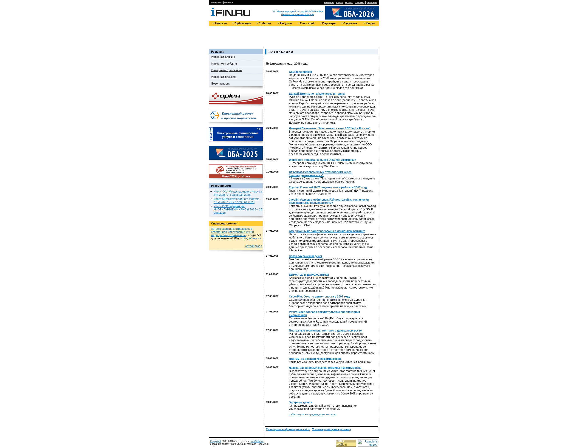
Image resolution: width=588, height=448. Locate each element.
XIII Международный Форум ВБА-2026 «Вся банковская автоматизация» (297, 13)
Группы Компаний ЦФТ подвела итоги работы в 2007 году (328, 187)
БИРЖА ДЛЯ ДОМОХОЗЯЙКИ (309, 274)
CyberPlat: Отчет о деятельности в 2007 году (319, 296)
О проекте (350, 23)
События (265, 23)
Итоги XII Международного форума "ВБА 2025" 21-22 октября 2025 (236, 200)
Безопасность (220, 83)
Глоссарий (307, 23)
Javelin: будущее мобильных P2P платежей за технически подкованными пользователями (329, 201)
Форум (370, 23)
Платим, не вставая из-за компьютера (315, 358)
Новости (221, 23)
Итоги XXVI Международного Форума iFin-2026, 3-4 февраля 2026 (238, 193)
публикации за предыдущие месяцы (312, 414)
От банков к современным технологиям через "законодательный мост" (320, 173)
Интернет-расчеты (223, 77)
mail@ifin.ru (257, 441)
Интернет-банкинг (223, 57)
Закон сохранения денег (305, 256)
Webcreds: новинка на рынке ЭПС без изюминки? (322, 160)
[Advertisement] (294, 36)
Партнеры (329, 23)
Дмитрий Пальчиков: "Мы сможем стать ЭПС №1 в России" (329, 128)
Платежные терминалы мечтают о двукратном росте (325, 330)
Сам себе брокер (300, 72)
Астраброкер (253, 246)
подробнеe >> (252, 238)
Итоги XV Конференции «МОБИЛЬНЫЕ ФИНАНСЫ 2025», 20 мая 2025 (238, 209)
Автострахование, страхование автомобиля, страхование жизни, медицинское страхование (232, 232)
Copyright (215, 441)
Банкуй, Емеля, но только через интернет (317, 93)
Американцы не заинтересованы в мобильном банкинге (327, 231)
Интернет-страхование (226, 70)
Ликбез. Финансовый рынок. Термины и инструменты (325, 367)
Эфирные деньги (300, 402)
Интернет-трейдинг (224, 63)
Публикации (243, 23)
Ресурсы (286, 23)
